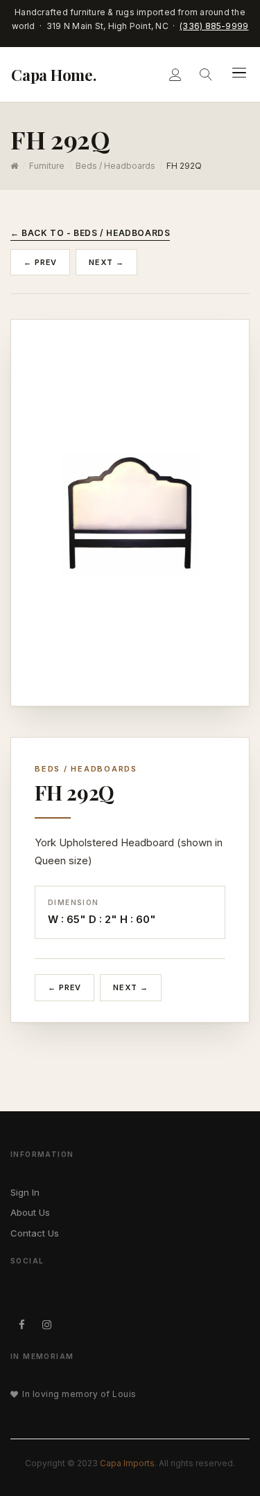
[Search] (205, 74)
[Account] (175, 74)
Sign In (25, 1192)
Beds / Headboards (115, 166)
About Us (30, 1212)
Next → (106, 262)
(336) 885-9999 (214, 26)
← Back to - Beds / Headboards (90, 233)
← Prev (40, 262)
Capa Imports (127, 1463)
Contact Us (34, 1233)
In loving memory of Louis (79, 1394)
